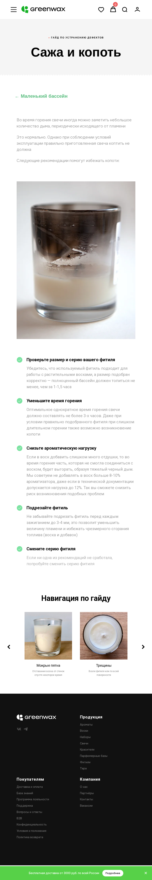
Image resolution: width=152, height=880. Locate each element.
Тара (83, 768)
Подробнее (112, 873)
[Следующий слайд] (143, 647)
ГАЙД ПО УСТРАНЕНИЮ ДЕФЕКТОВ (76, 37)
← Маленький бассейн (41, 96)
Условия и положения (31, 831)
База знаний (25, 793)
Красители (87, 749)
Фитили (85, 762)
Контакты (86, 799)
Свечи (84, 743)
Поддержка (25, 805)
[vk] (19, 729)
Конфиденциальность (32, 824)
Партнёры (87, 793)
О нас (84, 787)
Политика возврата (30, 837)
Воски (84, 731)
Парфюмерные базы (93, 756)
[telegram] (25, 729)
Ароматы (86, 724)
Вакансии (86, 805)
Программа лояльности (33, 799)
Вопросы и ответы (29, 812)
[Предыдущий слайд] (9, 647)
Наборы (85, 737)
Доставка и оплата (30, 787)
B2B (19, 818)
